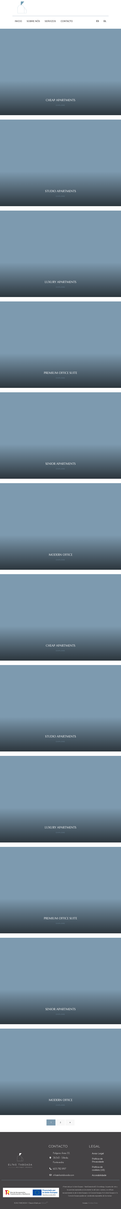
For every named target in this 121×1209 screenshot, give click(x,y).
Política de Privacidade (98, 1160)
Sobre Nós (33, 21)
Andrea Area (93, 1203)
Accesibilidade (99, 1175)
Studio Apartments (60, 191)
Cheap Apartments (60, 100)
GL (104, 21)
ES (97, 21)
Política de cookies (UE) (98, 1168)
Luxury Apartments (60, 282)
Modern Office (60, 555)
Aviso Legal (98, 1153)
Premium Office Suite (60, 373)
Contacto (67, 21)
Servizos (50, 21)
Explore (60, 105)
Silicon (44, 1203)
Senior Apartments (60, 464)
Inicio (18, 21)
